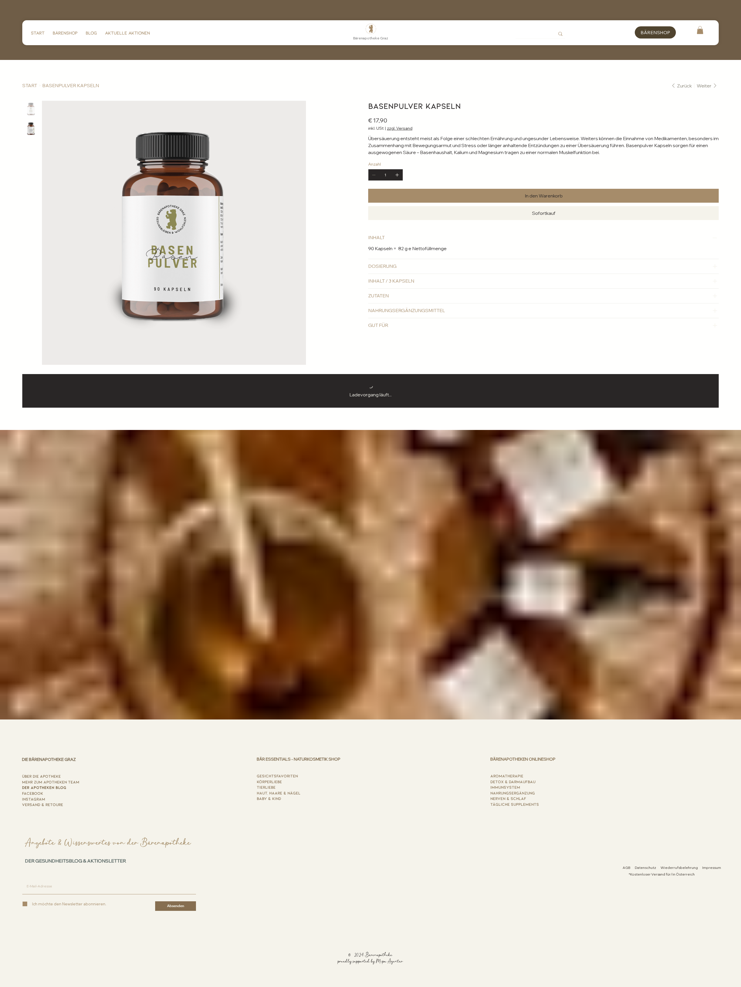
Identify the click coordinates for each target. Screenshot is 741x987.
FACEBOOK (32, 793)
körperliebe (269, 781)
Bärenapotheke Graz (370, 38)
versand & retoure (42, 804)
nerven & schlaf (508, 798)
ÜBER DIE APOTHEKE (41, 776)
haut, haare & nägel (278, 792)
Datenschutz (645, 867)
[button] (700, 30)
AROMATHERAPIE (506, 775)
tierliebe (266, 787)
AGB (626, 867)
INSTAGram (33, 798)
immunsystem (505, 787)
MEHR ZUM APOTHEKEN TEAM (50, 781)
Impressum (711, 867)
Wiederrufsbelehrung (679, 867)
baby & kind (269, 798)
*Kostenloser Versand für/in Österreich (662, 874)
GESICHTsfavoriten (277, 775)
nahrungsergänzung (512, 792)
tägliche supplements (514, 804)
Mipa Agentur (389, 961)
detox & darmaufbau (512, 781)
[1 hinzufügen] (397, 175)
